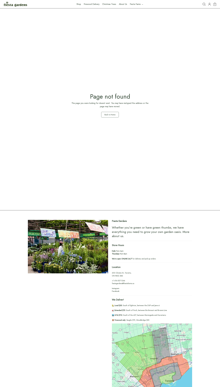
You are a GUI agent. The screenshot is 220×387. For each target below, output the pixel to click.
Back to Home (110, 114)
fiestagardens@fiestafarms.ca (123, 283)
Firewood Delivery (91, 4)
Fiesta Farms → (136, 4)
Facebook (115, 291)
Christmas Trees (109, 4)
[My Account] (209, 4)
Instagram (115, 288)
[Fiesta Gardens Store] (15, 4)
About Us (123, 4)
